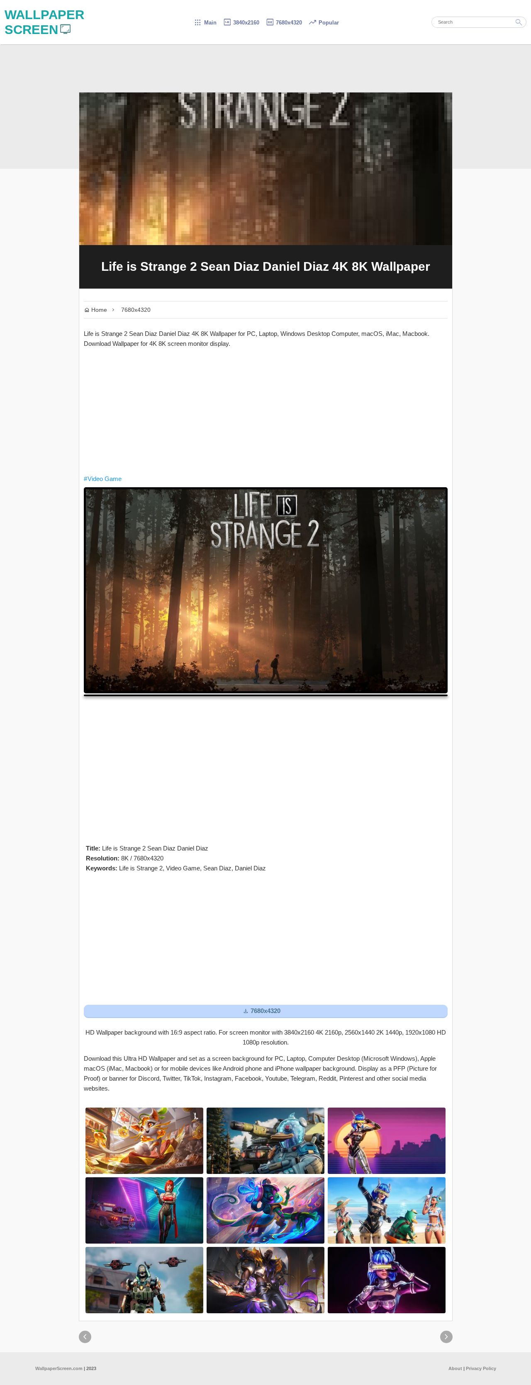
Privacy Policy (481, 1368)
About (455, 1368)
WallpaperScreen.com (59, 1368)
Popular (323, 22)
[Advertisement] (266, 411)
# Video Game (103, 478)
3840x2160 (241, 22)
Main (205, 22)
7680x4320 (284, 22)
